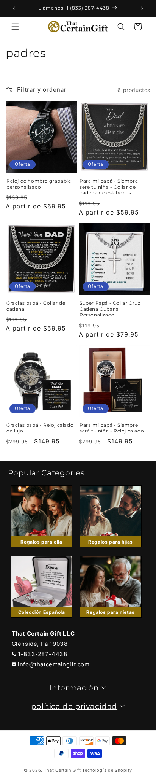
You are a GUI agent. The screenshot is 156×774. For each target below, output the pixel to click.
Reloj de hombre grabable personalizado (38, 184)
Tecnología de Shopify (107, 770)
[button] (15, 26)
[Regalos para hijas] (110, 549)
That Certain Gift (62, 770)
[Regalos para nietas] (110, 619)
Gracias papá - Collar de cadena (35, 306)
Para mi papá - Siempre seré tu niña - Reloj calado (112, 428)
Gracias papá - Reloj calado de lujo (39, 428)
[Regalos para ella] (41, 549)
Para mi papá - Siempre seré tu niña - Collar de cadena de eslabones (109, 186)
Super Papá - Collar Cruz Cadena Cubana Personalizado (110, 309)
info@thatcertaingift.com (53, 664)
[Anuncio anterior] (14, 8)
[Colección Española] (41, 619)
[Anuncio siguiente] (142, 8)
